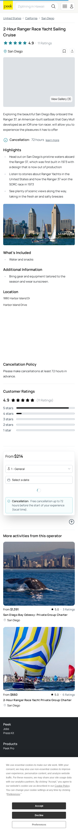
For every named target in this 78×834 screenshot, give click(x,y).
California (31, 18)
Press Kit (8, 733)
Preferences (39, 824)
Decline (39, 815)
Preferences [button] (13, 794)
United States (12, 18)
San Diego (47, 18)
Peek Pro (8, 748)
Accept (39, 806)
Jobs (6, 729)
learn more (52, 140)
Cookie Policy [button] (62, 786)
